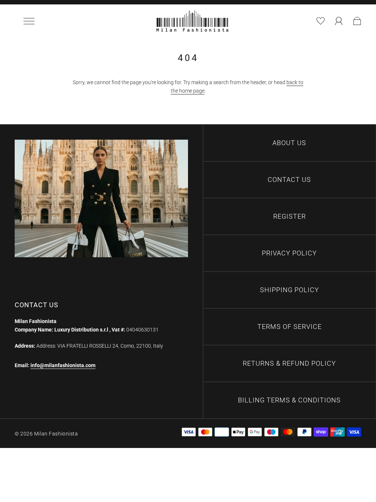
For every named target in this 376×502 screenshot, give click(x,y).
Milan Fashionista (56, 434)
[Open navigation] (32, 21)
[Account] (339, 21)
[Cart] (354, 21)
